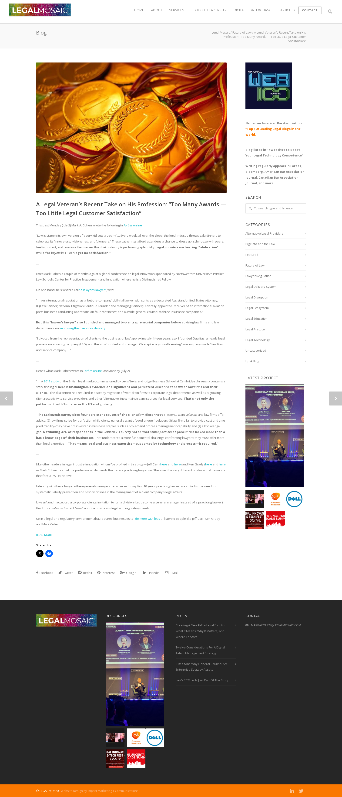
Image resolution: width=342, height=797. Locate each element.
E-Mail (173, 573)
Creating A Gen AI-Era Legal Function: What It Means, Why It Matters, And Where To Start (201, 631)
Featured (251, 255)
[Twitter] (301, 791)
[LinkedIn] (292, 791)
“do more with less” (147, 518)
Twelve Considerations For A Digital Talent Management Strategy (200, 650)
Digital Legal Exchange (253, 10)
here (163, 464)
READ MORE (44, 535)
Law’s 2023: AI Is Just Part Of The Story (202, 680)
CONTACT (310, 10)
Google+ (131, 573)
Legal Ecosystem (257, 308)
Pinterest (108, 573)
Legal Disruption (256, 297)
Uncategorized (255, 350)
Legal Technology (257, 340)
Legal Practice (255, 329)
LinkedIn (153, 573)
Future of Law (255, 265)
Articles (287, 10)
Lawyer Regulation (258, 276)
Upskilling (252, 361)
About (156, 10)
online (133, 225)
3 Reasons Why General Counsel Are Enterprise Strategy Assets (202, 667)
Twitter (68, 573)
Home (139, 10)
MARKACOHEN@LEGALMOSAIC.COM (276, 625)
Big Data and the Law (260, 244)
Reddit (87, 573)
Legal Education (256, 318)
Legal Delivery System (260, 286)
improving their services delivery (82, 328)
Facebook (46, 573)
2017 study (52, 381)
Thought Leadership (209, 10)
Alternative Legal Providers (264, 233)
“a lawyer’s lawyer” (92, 290)
